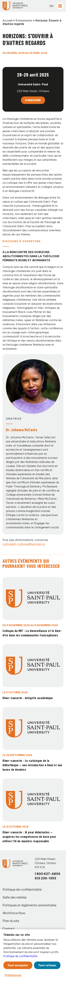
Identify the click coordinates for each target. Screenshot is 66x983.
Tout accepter (17, 965)
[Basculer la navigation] (60, 6)
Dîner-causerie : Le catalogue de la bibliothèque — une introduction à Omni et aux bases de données (32, 765)
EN (51, 6)
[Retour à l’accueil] (15, 6)
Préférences (13, 975)
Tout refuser (47, 965)
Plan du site (11, 921)
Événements (24, 20)
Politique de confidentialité (22, 889)
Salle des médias (15, 897)
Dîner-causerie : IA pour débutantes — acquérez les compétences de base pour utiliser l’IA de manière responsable (29, 836)
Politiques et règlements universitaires (29, 905)
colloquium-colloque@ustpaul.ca (24, 544)
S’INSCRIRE (33, 100)
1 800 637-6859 (47, 874)
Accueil (8, 20)
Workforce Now (14, 913)
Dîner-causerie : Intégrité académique (28, 698)
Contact (9, 929)
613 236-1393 (45, 878)
